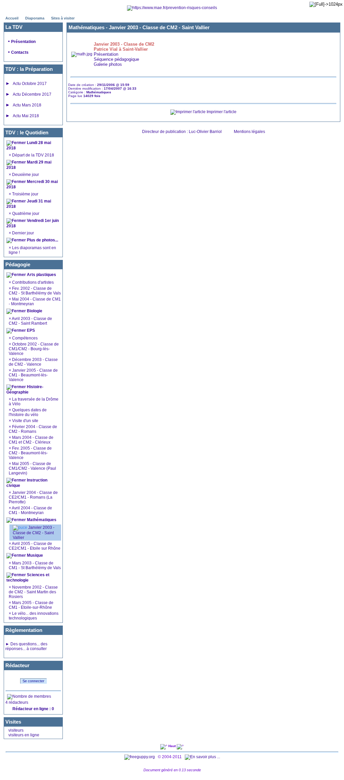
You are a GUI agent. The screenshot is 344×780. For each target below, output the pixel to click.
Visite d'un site (25, 420)
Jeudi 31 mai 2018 (28, 204)
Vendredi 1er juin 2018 (32, 223)
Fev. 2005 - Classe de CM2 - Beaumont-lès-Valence (30, 453)
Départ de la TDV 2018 (32, 155)
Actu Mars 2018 (27, 105)
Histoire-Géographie (24, 389)
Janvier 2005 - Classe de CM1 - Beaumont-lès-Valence (33, 375)
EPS (30, 330)
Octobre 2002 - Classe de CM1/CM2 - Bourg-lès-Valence (34, 349)
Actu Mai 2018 (26, 115)
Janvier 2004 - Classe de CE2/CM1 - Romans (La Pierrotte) (33, 497)
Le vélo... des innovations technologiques (33, 616)
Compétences (25, 338)
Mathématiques (41, 519)
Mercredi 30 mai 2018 (32, 184)
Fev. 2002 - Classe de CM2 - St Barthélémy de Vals (35, 290)
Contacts (20, 52)
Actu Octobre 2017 (30, 83)
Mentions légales (249, 131)
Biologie (34, 311)
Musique (34, 555)
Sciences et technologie (27, 577)
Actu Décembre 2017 (32, 94)
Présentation (23, 41)
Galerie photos (108, 64)
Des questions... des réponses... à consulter (26, 646)
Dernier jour (22, 233)
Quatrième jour (25, 213)
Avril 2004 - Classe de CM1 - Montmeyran (30, 510)
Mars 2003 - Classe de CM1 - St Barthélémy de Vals (35, 565)
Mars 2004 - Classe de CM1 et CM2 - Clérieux (31, 440)
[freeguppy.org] (140, 756)
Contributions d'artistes (32, 282)
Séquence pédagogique (116, 59)
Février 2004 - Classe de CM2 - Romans (33, 429)
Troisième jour (24, 194)
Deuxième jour (25, 174)
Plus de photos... (42, 240)
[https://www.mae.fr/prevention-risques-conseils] (172, 7)
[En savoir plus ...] (203, 756)
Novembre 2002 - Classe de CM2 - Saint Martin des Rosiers (33, 592)
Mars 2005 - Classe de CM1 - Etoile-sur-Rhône (31, 605)
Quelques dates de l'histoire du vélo (28, 412)
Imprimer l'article (221, 111)
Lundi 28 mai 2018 (28, 145)
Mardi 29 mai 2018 (28, 165)
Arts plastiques (41, 274)
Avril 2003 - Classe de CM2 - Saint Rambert (30, 321)
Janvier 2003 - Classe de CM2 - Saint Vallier (33, 532)
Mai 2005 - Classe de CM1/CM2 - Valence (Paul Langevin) (32, 468)
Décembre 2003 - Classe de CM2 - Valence (33, 362)
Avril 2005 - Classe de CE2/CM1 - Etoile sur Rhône (34, 546)
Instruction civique (26, 483)
